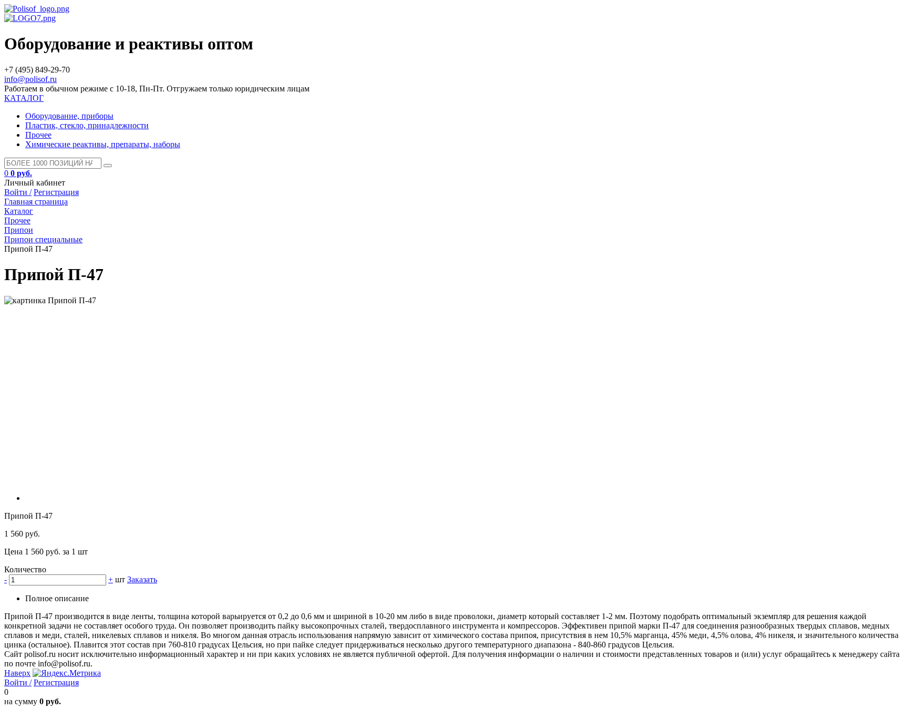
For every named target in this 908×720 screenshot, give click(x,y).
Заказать (142, 579)
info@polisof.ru (30, 79)
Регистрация (56, 192)
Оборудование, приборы (69, 115)
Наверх (17, 672)
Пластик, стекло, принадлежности (87, 125)
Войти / (18, 192)
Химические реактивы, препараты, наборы (102, 144)
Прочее (38, 134)
